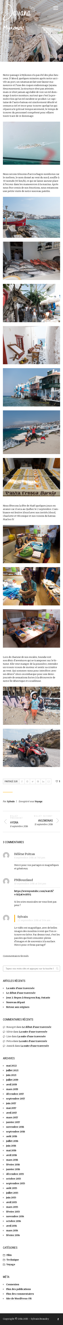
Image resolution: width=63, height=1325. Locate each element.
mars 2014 (12, 1230)
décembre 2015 (15, 1174)
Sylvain (11, 801)
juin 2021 (11, 1075)
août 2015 (11, 1188)
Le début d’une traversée (21, 992)
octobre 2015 (13, 1178)
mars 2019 (12, 1089)
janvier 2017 (13, 1122)
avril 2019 (11, 1084)
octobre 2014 (13, 1221)
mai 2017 (11, 1108)
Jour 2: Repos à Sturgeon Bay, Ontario (28, 997)
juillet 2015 (12, 1192)
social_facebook (58, 1319)
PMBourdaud (23, 880)
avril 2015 (11, 1202)
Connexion (12, 1284)
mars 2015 (12, 1206)
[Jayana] (19, 12)
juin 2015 (11, 1197)
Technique (12, 1259)
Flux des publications (18, 1289)
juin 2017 (11, 1103)
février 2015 (13, 1211)
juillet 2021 (12, 1070)
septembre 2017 (15, 1098)
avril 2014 (11, 1225)
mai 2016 (11, 1150)
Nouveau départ (15, 1002)
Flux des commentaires (20, 1293)
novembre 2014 (15, 1216)
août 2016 (11, 1136)
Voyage (38, 801)
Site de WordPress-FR (19, 1298)
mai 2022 (11, 1065)
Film (9, 1255)
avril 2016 (11, 1155)
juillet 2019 (12, 1079)
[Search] (57, 968)
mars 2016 (12, 1159)
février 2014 (13, 1235)
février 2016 (13, 1164)
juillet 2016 (12, 1141)
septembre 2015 (15, 1183)
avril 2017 (11, 1112)
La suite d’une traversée (20, 988)
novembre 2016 (15, 1126)
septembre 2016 (15, 1131)
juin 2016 (11, 1145)
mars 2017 (12, 1117)
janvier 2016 (13, 1169)
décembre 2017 (15, 1093)
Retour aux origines (17, 1007)
